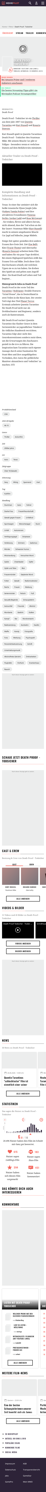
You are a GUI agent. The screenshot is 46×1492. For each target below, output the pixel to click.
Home (4, 27)
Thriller (7, 437)
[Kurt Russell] (10, 876)
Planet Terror (27, 301)
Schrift (29, 644)
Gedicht (20, 612)
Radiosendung (9, 625)
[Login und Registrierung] (36, 3)
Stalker (31, 612)
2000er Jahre (9, 448)
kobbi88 (18, 1343)
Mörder (7, 549)
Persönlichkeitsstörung (13, 644)
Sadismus (33, 543)
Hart (38, 482)
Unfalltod (29, 517)
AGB (25, 1463)
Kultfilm (7, 494)
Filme (11, 27)
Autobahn (24, 625)
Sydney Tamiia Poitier (13, 211)
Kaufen (36, 625)
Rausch (7, 669)
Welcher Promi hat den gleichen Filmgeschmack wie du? (23, 1316)
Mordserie (8, 612)
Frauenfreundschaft (25, 511)
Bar (16, 619)
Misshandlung (9, 555)
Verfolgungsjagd (10, 536)
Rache (6, 587)
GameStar (27, 1476)
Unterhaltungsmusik (12, 650)
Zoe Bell (33, 244)
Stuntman (8, 505)
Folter (6, 581)
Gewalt (16, 581)
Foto (6, 638)
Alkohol (32, 606)
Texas (15, 459)
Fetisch (23, 593)
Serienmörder (9, 593)
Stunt (38, 524)
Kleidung (28, 587)
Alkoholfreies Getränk (12, 656)
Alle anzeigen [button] (23, 898)
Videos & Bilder (13, 908)
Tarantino (7, 290)
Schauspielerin (28, 600)
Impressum (10, 1463)
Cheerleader (19, 562)
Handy (16, 631)
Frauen (17, 587)
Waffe (6, 631)
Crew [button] (31, 864)
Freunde (21, 606)
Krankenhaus (34, 663)
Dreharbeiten (31, 656)
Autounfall (8, 606)
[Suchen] (30, 3)
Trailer (30, 33)
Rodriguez (18, 290)
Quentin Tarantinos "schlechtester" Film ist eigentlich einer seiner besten (16, 1081)
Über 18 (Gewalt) (10, 471)
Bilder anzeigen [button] (23, 951)
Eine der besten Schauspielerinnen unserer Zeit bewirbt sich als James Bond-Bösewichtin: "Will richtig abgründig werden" (18, 1408)
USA (6, 414)
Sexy (6, 482)
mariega (19, 1331)
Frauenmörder (9, 574)
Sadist (6, 562)
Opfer (31, 562)
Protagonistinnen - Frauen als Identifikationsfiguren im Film (24, 1351)
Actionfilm (19, 437)
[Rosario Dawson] (29, 876)
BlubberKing (20, 1320)
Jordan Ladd (15, 218)
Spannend (27, 482)
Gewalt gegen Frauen (12, 517)
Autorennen (18, 530)
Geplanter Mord (27, 574)
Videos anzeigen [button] (23, 943)
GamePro (9, 1482)
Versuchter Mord (27, 555)
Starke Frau (8, 511)
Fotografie (29, 631)
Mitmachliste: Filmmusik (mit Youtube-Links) (23, 1337)
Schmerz (21, 543)
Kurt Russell (22, 125)
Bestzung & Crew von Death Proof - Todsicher (23, 858)
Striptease (26, 536)
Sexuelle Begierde (11, 600)
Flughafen (8, 663)
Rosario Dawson (11, 251)
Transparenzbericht (31, 1469)
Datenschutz (10, 1469)
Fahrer (28, 505)
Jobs (7, 1476)
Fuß (32, 593)
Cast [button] (14, 864)
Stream (19, 33)
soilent (18, 1354)
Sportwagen (9, 524)
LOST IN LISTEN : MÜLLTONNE (20, 1326)
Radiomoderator (31, 581)
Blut (23, 568)
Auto (6, 459)
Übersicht (8, 33)
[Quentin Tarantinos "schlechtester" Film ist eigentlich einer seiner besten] (19, 1060)
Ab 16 (6, 425)
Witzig (15, 482)
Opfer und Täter (10, 568)
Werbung (16, 638)
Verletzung (8, 543)
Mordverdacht (28, 619)
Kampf (6, 619)
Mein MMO (28, 1482)
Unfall (6, 530)
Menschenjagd (24, 524)
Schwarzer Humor (22, 549)
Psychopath (30, 638)
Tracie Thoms (14, 247)
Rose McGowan (33, 218)
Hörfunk (20, 663)
